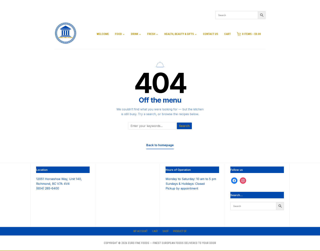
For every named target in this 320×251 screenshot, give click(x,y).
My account (141, 231)
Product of (179, 231)
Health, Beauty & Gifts (179, 34)
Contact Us (210, 34)
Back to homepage (160, 145)
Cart (227, 34)
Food (118, 34)
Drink (134, 34)
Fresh (151, 34)
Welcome (103, 34)
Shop (166, 231)
